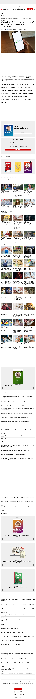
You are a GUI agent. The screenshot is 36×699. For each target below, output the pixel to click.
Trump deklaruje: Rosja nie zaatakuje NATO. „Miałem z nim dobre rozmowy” (17, 497)
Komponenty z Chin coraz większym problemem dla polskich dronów (17, 256)
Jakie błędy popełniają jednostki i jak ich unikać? (21, 127)
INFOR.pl (10, 683)
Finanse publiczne (3, 438)
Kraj (1, 443)
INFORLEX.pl (13, 683)
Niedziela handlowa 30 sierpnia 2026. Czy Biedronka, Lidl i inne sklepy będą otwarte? (18, 397)
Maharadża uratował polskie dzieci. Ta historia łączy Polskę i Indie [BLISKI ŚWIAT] (17, 609)
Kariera (15, 681)
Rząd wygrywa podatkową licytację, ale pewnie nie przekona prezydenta (16, 673)
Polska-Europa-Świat (4, 612)
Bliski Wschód (3, 505)
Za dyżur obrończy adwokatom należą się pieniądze (12, 640)
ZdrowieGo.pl (21, 683)
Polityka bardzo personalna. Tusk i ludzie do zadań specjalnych (15, 450)
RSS (34, 681)
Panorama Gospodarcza (18, 685)
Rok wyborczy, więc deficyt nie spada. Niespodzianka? (12, 632)
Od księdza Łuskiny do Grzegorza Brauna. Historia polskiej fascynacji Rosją (17, 636)
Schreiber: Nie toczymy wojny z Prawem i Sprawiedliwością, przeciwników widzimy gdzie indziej (17, 668)
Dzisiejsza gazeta (6, 9)
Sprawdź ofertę (18, 149)
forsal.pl (28, 6)
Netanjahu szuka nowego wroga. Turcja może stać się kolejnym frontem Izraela (16, 507)
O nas (5, 681)
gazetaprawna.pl (17, 683)
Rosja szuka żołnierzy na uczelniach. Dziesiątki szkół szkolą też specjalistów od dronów (17, 502)
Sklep (34, 6)
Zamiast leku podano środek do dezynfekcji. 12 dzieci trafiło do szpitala (16, 413)
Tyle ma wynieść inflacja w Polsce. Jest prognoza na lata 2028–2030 (18, 269)
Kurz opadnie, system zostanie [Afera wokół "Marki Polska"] (14, 658)
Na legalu (2, 617)
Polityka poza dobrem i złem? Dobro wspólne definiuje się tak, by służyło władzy (17, 663)
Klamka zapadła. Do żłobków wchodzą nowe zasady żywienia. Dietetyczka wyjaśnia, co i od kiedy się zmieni (17, 459)
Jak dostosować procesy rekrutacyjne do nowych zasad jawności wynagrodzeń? (18, 536)
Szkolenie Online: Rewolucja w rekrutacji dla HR (18, 534)
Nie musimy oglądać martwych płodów (9, 628)
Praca (2, 404)
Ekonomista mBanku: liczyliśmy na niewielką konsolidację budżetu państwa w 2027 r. (6, 269)
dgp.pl (20, 6)
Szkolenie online (18, 384)
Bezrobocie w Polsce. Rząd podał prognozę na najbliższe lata (14, 405)
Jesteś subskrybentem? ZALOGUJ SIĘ (18, 152)
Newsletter (25, 683)
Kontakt (2, 681)
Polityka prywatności (20, 681)
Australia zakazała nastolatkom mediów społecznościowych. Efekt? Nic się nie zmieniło (17, 512)
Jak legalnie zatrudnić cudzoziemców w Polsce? (18, 587)
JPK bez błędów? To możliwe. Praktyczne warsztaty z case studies (18, 385)
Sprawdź (22, 132)
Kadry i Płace (3, 18)
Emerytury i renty (8, 18)
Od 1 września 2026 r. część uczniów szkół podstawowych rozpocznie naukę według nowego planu (29, 269)
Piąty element (3, 433)
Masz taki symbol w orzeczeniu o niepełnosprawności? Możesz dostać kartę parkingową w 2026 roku (17, 446)
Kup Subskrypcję (30, 9)
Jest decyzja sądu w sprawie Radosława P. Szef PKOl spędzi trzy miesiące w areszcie (29, 256)
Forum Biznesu (31, 683)
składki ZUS (14, 177)
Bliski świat (2, 607)
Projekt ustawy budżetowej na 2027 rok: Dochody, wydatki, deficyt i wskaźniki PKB (18, 441)
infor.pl (31, 6)
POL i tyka (2, 603)
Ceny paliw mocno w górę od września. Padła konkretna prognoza (15, 417)
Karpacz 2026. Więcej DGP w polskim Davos (10, 644)
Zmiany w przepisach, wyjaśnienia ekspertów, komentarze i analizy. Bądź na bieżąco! (18, 562)
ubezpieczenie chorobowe (7, 177)
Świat (2, 400)
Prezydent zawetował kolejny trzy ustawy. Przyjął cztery (13, 454)
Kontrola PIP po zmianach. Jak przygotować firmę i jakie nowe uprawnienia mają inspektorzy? (17, 409)
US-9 (17, 177)
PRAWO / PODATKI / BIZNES (18, 560)
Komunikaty (11, 681)
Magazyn (2, 510)
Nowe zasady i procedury (18, 586)
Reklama (8, 681)
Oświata (2, 428)
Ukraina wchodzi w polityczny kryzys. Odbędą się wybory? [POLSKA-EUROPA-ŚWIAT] (16, 614)
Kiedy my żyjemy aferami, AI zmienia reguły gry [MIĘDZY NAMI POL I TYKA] (18, 604)
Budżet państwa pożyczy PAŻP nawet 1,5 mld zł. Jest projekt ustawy (15, 421)
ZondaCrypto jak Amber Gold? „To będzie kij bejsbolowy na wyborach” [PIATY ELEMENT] (18, 435)
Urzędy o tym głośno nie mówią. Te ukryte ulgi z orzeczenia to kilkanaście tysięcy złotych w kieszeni (5, 256)
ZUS (1, 177)
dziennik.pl (23, 6)
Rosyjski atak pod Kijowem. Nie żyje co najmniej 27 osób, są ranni (15, 401)
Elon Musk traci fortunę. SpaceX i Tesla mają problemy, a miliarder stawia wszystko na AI (17, 654)
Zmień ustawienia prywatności (28, 681)
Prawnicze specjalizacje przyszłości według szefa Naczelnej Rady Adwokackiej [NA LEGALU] (18, 620)
